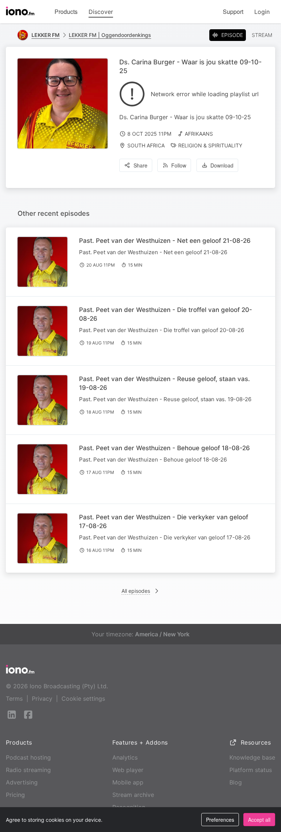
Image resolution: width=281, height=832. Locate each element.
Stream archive (133, 794)
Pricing (15, 794)
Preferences (220, 819)
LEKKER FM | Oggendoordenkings (110, 35)
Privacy (42, 698)
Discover (101, 11)
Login (262, 11)
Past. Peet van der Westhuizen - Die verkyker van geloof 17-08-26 (163, 521)
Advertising (22, 782)
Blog (235, 782)
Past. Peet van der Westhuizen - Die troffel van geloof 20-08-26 (165, 314)
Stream (262, 35)
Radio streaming (28, 769)
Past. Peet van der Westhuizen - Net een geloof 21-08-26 (165, 240)
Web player (127, 769)
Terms (14, 698)
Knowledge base (252, 757)
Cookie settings (83, 698)
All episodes (135, 591)
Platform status (250, 769)
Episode (232, 35)
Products (66, 11)
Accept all (259, 819)
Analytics (125, 757)
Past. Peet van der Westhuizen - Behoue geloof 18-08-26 (164, 448)
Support (233, 11)
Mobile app (127, 782)
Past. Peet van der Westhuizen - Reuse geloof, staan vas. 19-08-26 (164, 383)
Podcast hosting (28, 757)
